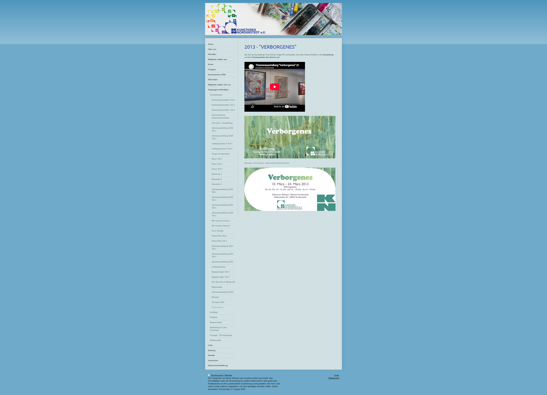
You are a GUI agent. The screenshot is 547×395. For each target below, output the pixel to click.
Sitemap (228, 375)
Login (336, 375)
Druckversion (217, 375)
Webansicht (333, 378)
